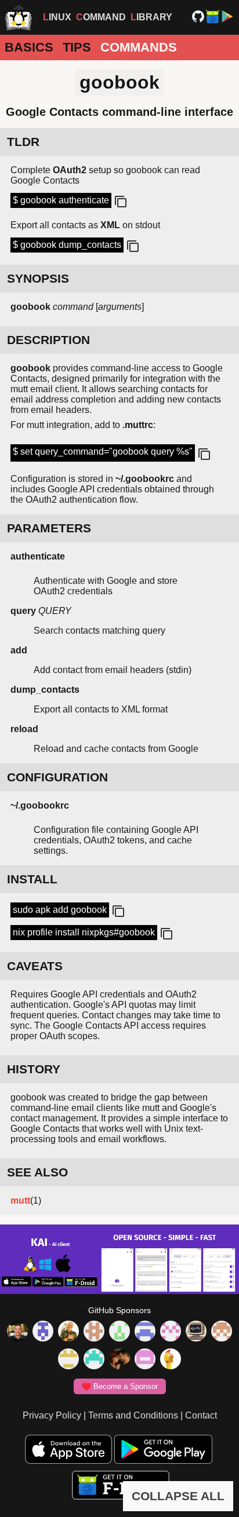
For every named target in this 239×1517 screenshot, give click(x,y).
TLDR (23, 141)
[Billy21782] (145, 1360)
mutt (20, 1200)
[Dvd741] (119, 1332)
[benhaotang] (145, 1332)
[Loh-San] (68, 1360)
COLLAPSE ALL (178, 1496)
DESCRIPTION (48, 339)
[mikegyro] (17, 1332)
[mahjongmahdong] (170, 1332)
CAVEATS (35, 966)
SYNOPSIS (38, 278)
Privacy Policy (52, 1415)
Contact (201, 1415)
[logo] (18, 17)
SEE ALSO (37, 1172)
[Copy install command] (117, 911)
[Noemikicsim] (119, 1360)
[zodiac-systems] (42, 1332)
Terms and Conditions (133, 1415)
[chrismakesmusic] (221, 1332)
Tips (77, 47)
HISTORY (33, 1069)
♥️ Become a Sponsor (120, 1386)
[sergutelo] (170, 1360)
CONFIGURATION (57, 777)
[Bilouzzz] (94, 1332)
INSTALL (32, 879)
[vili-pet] (196, 1332)
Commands (138, 47)
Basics (29, 47)
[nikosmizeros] (68, 1332)
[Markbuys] (94, 1360)
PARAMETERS (49, 528)
